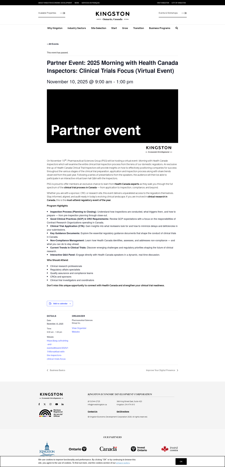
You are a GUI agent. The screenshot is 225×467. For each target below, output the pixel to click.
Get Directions (123, 412)
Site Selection (98, 28)
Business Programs (159, 28)
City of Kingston (179, 3)
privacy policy (123, 463)
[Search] (177, 29)
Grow (125, 28)
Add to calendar (60, 303)
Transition (138, 28)
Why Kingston (54, 28)
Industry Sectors (77, 28)
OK (181, 461)
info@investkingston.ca (97, 405)
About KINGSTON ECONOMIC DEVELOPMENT (55, 3)
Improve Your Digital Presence (161, 370)
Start (114, 28)
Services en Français (91, 3)
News (77, 3)
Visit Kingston (163, 3)
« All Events (53, 43)
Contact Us (92, 412)
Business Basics (57, 370)
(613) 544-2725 (94, 401)
